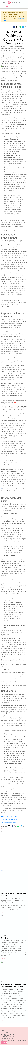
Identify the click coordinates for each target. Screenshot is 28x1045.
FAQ (2, 1029)
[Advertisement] (14, 850)
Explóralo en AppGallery (8, 822)
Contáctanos (5, 1032)
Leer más (3, 912)
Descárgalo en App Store (9, 816)
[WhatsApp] (20, 27)
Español (4, 1042)
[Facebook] (14, 27)
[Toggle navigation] (3, 2)
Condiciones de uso (7, 1038)
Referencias (4, 829)
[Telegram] (23, 27)
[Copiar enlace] (26, 27)
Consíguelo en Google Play (9, 819)
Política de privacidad (7, 1037)
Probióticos (5, 938)
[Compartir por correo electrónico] (11, 27)
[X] (17, 27)
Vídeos (3, 1030)
